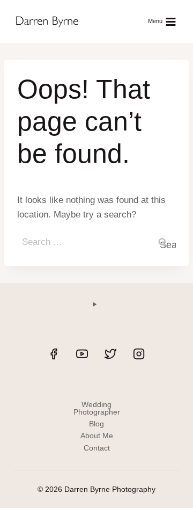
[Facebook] (53, 354)
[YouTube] (82, 354)
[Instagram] (139, 354)
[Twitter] (110, 354)
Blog (96, 423)
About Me (96, 435)
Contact (97, 448)
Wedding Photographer (96, 408)
